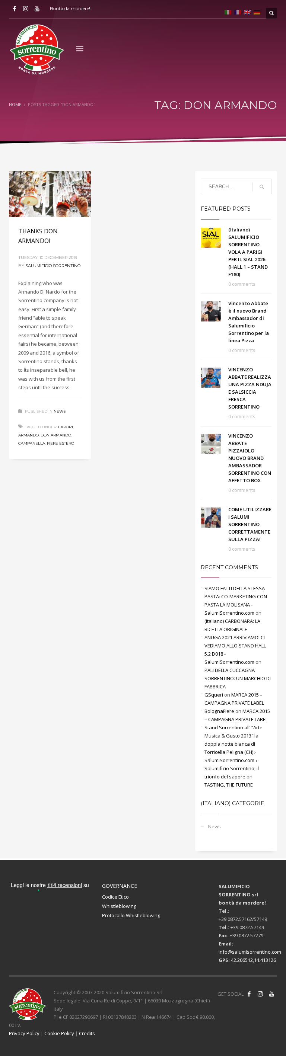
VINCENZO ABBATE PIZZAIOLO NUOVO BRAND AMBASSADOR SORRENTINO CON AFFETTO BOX (249, 458)
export (65, 427)
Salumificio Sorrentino (52, 265)
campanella (31, 443)
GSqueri (213, 694)
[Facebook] (14, 8)
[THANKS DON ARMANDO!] (50, 194)
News (60, 411)
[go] (261, 187)
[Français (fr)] (237, 11)
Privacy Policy (24, 1033)
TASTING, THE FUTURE (228, 784)
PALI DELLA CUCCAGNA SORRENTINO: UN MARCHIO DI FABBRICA (237, 678)
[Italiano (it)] (228, 11)
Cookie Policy (59, 1033)
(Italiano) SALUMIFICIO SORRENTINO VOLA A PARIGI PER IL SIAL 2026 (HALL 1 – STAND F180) (248, 252)
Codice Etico (115, 896)
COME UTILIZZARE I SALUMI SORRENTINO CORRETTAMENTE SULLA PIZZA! (249, 524)
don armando (56, 435)
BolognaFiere (219, 711)
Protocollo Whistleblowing (131, 915)
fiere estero (60, 443)
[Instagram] (25, 8)
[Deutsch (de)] (257, 11)
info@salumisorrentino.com (250, 951)
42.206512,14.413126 (253, 960)
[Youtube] (36, 8)
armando (28, 435)
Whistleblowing (119, 906)
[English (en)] (247, 11)
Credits (87, 1033)
